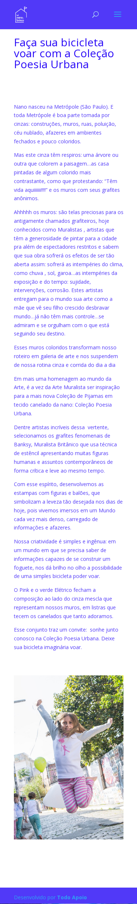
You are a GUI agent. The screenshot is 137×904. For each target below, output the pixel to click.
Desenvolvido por (50, 897)
